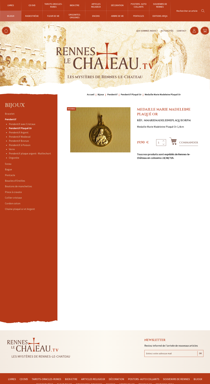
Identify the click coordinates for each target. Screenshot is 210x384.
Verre (12, 149)
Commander (188, 142)
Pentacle (10, 175)
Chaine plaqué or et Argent (20, 209)
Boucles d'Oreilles (15, 180)
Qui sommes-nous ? (147, 30)
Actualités (167, 30)
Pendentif (10, 119)
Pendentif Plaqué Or (20, 128)
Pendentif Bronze (19, 140)
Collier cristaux (13, 197)
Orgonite (14, 157)
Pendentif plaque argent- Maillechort (30, 153)
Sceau (8, 163)
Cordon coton (12, 203)
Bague (8, 169)
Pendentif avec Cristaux (22, 124)
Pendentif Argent (19, 132)
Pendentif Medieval (20, 136)
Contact (182, 30)
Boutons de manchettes (18, 186)
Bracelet (10, 113)
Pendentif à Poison (19, 145)
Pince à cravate (13, 192)
